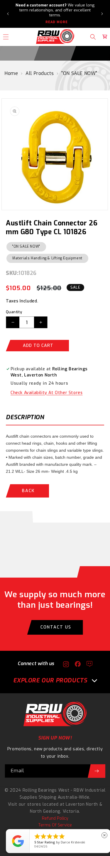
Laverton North (82, 804)
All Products (40, 73)
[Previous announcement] (7, 13)
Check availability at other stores (46, 393)
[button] (93, 36)
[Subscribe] (96, 771)
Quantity (14, 311)
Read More (56, 22)
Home (11, 73)
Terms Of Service (55, 825)
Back (28, 491)
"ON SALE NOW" (79, 73)
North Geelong (45, 811)
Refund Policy (55, 818)
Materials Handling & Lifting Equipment (47, 258)
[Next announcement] (102, 13)
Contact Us (55, 627)
